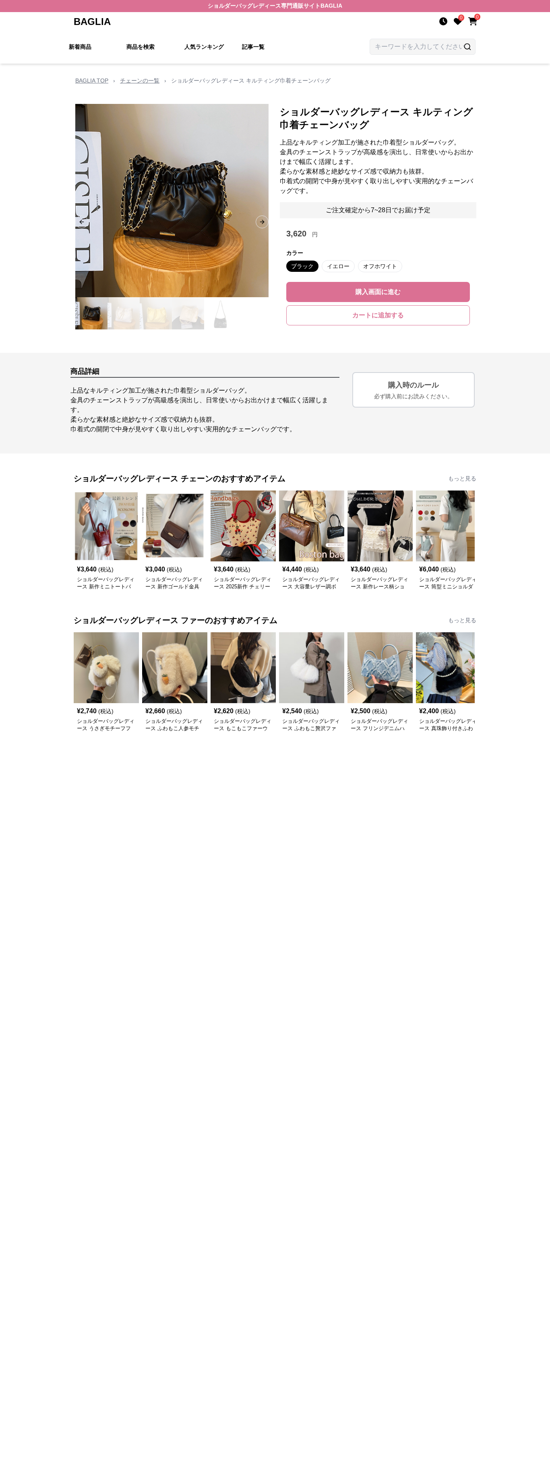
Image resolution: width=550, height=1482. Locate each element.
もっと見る (462, 478)
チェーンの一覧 (139, 80)
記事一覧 (253, 46)
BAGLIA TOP (91, 80)
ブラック (302, 266)
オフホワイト (380, 266)
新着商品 (80, 46)
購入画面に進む (378, 291)
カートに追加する (378, 315)
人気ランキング (204, 46)
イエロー (338, 266)
